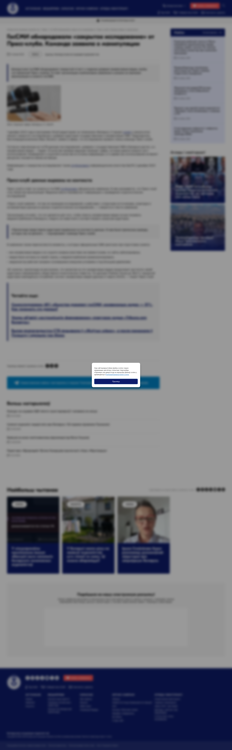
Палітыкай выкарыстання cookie (117, 374)
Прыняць (116, 381)
